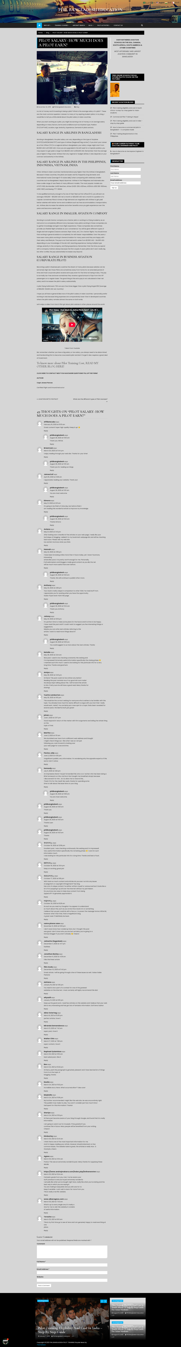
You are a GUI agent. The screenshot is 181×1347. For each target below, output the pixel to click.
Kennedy (48, 768)
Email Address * (43, 1269)
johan (46, 715)
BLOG (90, 25)
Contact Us (118, 25)
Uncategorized (43, 1301)
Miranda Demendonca (54, 1025)
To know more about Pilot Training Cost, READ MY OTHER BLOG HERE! (68, 364)
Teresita (47, 1217)
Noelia (46, 1082)
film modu (48, 967)
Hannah (47, 549)
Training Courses (61, 25)
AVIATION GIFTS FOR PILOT (48, 399)
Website (40, 1277)
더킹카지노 (48, 901)
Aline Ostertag (50, 1013)
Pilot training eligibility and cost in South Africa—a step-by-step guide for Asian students (126, 110)
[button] (5, 1341)
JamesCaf (48, 474)
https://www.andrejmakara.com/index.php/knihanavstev (70, 1171)
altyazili (47, 997)
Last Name (114, 173)
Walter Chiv (49, 1038)
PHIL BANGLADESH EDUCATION (90, 10)
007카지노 (48, 863)
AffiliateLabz (49, 422)
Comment (41, 1244)
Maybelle (48, 1095)
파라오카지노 (49, 876)
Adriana (47, 982)
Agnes (46, 1156)
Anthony (47, 585)
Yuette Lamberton (52, 695)
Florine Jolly (49, 753)
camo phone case (52, 923)
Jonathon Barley (51, 954)
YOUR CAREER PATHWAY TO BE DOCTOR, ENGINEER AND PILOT (125, 144)
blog (77, 107)
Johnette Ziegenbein (53, 941)
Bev (45, 1064)
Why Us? (47, 25)
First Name (114, 166)
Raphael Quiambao (52, 1051)
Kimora (47, 500)
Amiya (47, 672)
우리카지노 (48, 843)
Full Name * (41, 1262)
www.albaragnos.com (54, 1199)
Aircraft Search (79, 25)
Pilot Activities (103, 25)
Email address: (116, 180)
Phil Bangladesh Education (62, 107)
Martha (47, 733)
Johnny (47, 616)
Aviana (47, 529)
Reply (46, 431)
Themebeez (41, 1345)
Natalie (47, 652)
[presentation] (102, 1301)
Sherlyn (47, 1112)
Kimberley (48, 1136)
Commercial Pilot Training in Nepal (125, 117)
